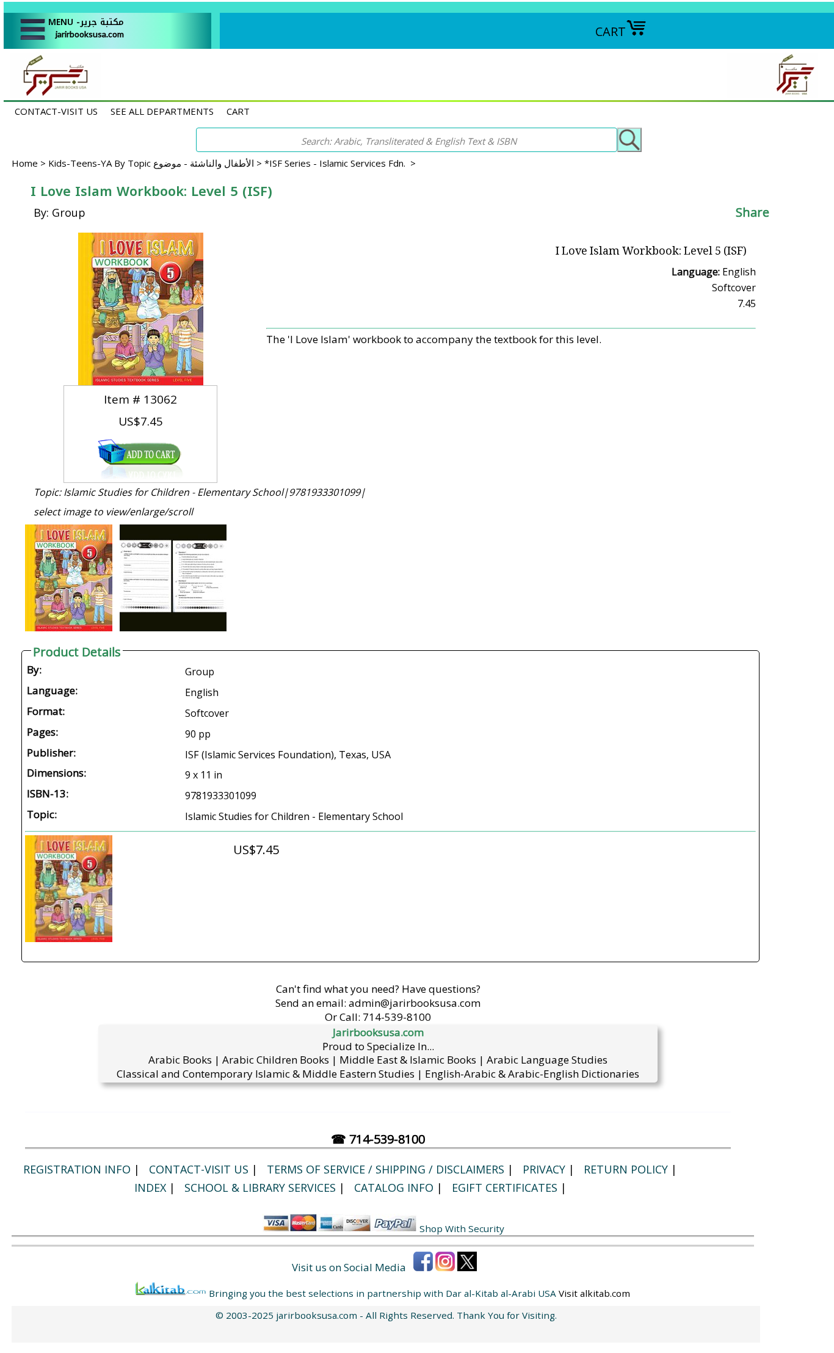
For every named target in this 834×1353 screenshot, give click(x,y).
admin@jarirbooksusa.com (414, 1003)
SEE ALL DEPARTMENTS (162, 111)
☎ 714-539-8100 (378, 1139)
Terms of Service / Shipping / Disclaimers (385, 1169)
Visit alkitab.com (594, 1293)
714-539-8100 (397, 1017)
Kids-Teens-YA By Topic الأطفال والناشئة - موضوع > (156, 163)
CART (610, 31)
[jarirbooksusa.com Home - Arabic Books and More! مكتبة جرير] (52, 93)
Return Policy (626, 1169)
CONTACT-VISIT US (56, 111)
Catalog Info (393, 1187)
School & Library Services (260, 1187)
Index (150, 1187)
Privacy (544, 1169)
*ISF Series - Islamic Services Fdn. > (340, 163)
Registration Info (77, 1169)
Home (25, 163)
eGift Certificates (504, 1187)
